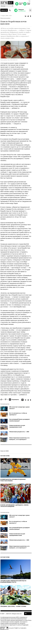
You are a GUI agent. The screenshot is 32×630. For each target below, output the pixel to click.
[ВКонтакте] (25, 16)
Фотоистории (4, 456)
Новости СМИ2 (4, 451)
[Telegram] (28, 16)
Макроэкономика (5, 18)
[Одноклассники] (30, 16)
